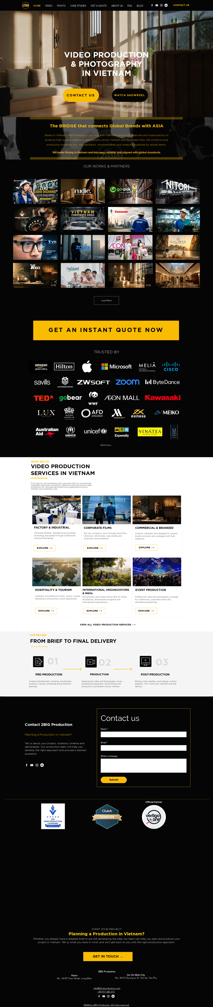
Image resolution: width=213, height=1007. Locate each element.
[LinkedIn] (166, 5)
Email (104, 742)
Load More (106, 300)
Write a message (109, 756)
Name (104, 729)
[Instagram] (161, 5)
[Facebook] (152, 5)
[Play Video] (35, 191)
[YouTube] (156, 5)
